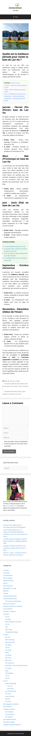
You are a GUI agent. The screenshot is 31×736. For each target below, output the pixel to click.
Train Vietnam (9, 714)
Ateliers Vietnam (8, 580)
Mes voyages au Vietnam (11, 704)
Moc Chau (8, 660)
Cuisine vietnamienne (10, 596)
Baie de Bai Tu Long (9, 588)
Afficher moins (15, 83)
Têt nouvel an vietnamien (13, 601)
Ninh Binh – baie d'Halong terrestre (16, 665)
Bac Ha (7, 637)
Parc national (7, 706)
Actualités (6, 573)
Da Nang (8, 619)
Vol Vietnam (9, 717)
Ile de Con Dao (9, 696)
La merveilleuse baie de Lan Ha (14, 246)
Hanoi (7, 652)
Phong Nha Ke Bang (11, 632)
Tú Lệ (7, 676)
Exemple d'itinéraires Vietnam (12, 606)
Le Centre (6, 614)
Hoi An (7, 624)
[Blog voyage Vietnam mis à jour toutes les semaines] (15, 7)
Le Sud (5, 681)
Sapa (6, 671)
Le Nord (5, 634)
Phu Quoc (8, 701)
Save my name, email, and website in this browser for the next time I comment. (16, 443)
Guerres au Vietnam (9, 611)
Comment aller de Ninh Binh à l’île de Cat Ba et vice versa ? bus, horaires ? (15, 386)
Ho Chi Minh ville (10, 691)
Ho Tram (8, 694)
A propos (6, 570)
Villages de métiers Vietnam (12, 725)
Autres (5, 583)
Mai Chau (8, 658)
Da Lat (7, 616)
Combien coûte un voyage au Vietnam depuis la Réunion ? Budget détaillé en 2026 (15, 541)
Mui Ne (7, 699)
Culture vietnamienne (10, 598)
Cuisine (5, 593)
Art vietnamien (7, 575)
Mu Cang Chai (9, 663)
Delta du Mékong (10, 683)
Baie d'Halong (9, 640)
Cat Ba (17, 381)
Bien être (6, 591)
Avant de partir (8, 586)
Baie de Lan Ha (9, 381)
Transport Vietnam (9, 709)
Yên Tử (7, 678)
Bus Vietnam (9, 712)
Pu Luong (8, 668)
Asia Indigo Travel (12, 506)
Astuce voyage (7, 578)
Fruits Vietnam (7, 609)
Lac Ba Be (8, 655)
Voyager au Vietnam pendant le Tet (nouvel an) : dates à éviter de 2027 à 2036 (14, 548)
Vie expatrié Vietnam (9, 719)
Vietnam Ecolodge (9, 722)
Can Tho (9, 686)
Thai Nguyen (9, 673)
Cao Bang (8, 645)
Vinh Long (10, 688)
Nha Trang (8, 629)
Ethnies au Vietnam (9, 604)
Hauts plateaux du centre (13, 622)
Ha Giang (8, 650)
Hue (6, 627)
